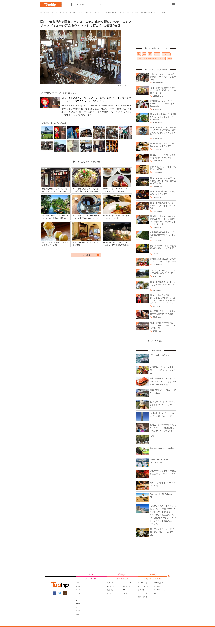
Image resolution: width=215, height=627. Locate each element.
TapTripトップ (143, 583)
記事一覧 (82, 4)
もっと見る (86, 255)
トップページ (44, 12)
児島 (150, 54)
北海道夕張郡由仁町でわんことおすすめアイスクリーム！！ (163, 405)
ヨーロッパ (79, 590)
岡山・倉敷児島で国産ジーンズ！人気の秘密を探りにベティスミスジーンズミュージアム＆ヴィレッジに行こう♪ (118, 12)
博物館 (170, 58)
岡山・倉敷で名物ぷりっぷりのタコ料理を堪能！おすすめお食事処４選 (163, 90)
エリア (100, 4)
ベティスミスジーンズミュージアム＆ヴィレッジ (151, 58)
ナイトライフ (111, 586)
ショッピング (126, 583)
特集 (77, 614)
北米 (77, 597)
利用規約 (157, 586)
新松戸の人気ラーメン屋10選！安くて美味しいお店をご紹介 (163, 532)
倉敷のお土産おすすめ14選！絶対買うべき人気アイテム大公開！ (163, 77)
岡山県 (65, 12)
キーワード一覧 (143, 586)
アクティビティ (112, 583)
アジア (78, 586)
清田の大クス (156, 436)
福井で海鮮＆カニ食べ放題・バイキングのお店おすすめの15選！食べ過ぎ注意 (163, 381)
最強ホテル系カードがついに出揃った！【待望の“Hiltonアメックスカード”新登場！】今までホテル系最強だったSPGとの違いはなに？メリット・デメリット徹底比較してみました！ (163, 515)
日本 (55, 12)
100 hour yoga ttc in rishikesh (163, 448)
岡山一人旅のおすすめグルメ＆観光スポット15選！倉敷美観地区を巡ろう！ (163, 180)
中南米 (78, 604)
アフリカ (79, 607)
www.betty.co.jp (126, 85)
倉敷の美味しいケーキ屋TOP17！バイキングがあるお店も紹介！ (162, 103)
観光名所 (110, 590)
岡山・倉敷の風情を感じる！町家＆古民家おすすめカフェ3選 (163, 205)
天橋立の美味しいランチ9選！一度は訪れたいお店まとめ (163, 370)
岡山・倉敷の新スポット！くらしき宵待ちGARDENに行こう (163, 284)
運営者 (156, 593)
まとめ (78, 611)
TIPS (124, 590)
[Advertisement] (156, 31)
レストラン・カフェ (129, 586)
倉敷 (74, 12)
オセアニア (79, 593)
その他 (124, 593)
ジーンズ (156, 54)
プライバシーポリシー (161, 590)
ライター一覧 (142, 593)
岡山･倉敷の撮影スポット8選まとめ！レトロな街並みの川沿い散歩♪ (163, 117)
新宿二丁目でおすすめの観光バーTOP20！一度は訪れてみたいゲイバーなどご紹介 (163, 428)
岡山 (138, 54)
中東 (77, 600)
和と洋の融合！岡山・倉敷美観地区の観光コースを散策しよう (163, 248)
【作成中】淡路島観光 (160, 355)
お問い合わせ (142, 597)
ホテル (109, 593)
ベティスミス (166, 54)
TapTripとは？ (158, 583)
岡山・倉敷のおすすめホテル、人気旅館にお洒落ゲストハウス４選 (163, 325)
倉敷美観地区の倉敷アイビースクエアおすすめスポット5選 (163, 235)
